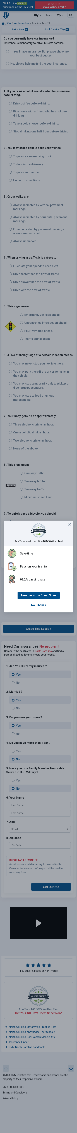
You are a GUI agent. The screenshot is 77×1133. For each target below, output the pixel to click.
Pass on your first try (33, 566)
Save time (26, 553)
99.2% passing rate (32, 579)
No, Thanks (38, 605)
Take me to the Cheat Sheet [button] (39, 595)
